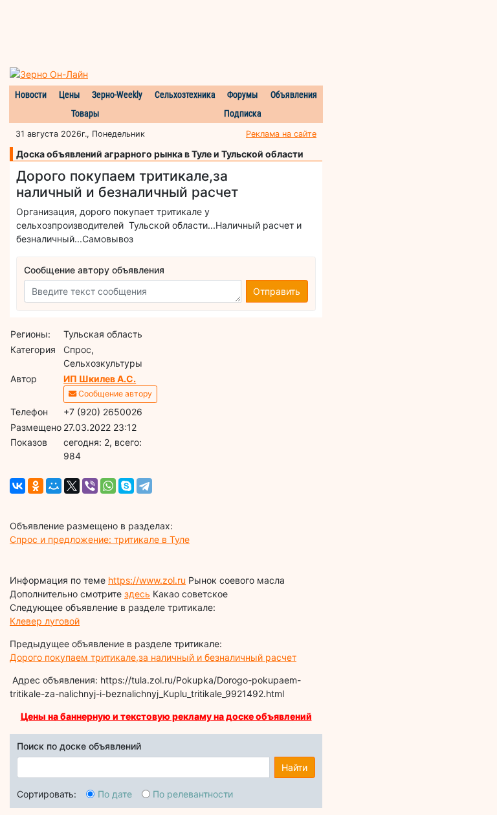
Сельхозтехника (185, 94)
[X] (72, 486)
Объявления (294, 94)
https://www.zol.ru (147, 580)
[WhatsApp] (108, 486)
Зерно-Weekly (117, 94)
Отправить (276, 291)
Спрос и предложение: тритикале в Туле (100, 539)
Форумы (242, 94)
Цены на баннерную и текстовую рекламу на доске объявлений (166, 716)
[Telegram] (144, 486)
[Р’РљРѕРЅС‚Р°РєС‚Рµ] (17, 486)
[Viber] (90, 486)
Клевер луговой (45, 620)
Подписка (242, 113)
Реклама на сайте (281, 134)
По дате (115, 793)
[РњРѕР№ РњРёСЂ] (53, 486)
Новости (31, 94)
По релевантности (193, 793)
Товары (85, 113)
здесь (137, 593)
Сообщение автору (114, 393)
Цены (69, 94)
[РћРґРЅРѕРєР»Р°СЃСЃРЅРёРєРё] (35, 486)
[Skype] (126, 486)
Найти (294, 767)
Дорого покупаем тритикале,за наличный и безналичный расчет (153, 657)
